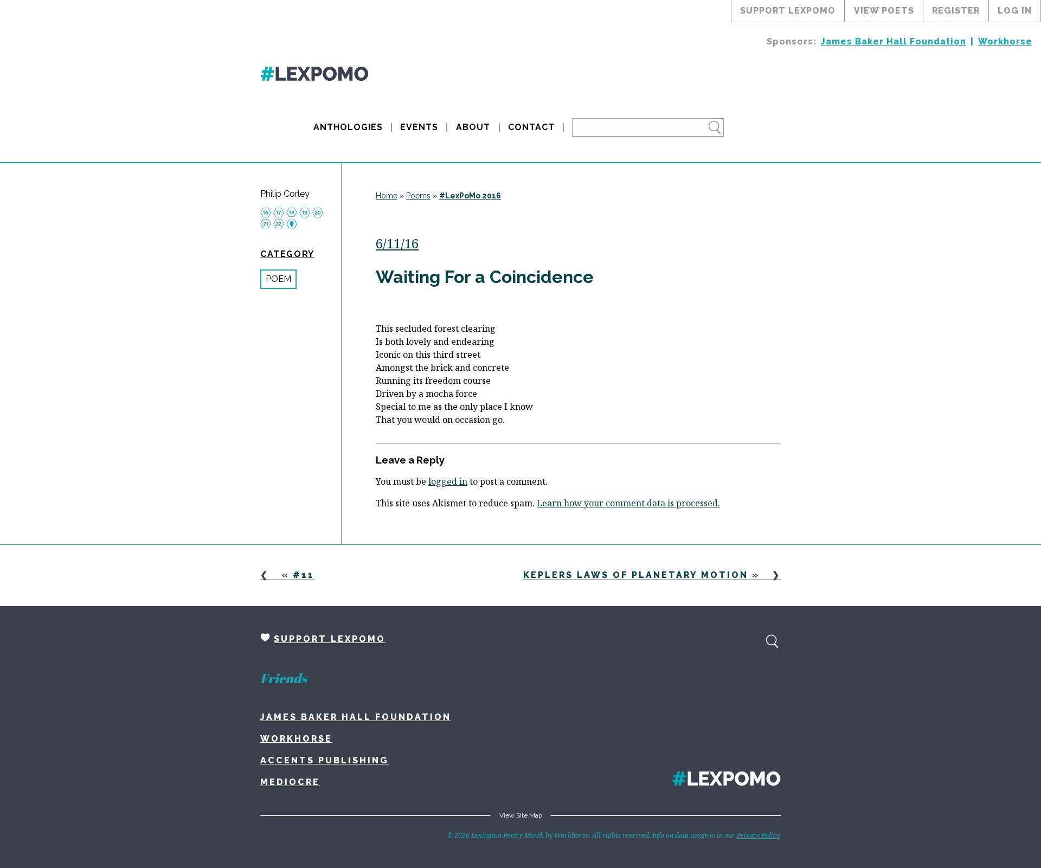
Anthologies (348, 127)
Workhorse (1005, 41)
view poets (884, 10)
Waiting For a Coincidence (485, 277)
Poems (418, 195)
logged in (447, 481)
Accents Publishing (324, 760)
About (473, 127)
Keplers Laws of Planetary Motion (635, 575)
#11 (303, 575)
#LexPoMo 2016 (470, 195)
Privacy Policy (758, 835)
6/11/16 (397, 243)
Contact (531, 127)
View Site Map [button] (520, 815)
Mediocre (290, 782)
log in (1015, 10)
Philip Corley (285, 194)
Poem (278, 279)
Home (386, 195)
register (956, 10)
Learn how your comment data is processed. (628, 503)
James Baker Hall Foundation (893, 41)
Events (419, 127)
